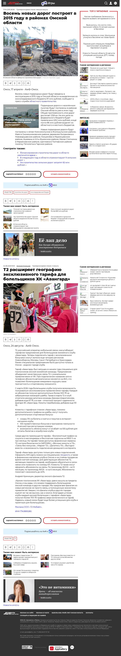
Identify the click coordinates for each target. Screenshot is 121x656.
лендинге (65, 455)
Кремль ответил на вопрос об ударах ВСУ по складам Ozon (103, 145)
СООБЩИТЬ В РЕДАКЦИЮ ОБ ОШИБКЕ (33, 615)
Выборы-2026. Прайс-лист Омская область (67, 613)
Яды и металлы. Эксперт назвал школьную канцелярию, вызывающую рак (101, 303)
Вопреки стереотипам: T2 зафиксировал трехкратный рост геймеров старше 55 (25, 557)
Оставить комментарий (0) (60, 174)
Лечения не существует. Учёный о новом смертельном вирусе (102, 69)
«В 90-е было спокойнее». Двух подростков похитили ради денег (102, 100)
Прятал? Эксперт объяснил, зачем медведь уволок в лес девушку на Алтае (102, 295)
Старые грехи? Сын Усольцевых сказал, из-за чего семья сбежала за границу (103, 310)
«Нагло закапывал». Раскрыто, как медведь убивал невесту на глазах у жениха (103, 93)
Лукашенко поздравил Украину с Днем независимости (101, 121)
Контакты (89, 613)
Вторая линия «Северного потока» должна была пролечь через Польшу (103, 152)
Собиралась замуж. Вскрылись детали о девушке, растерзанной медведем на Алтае (102, 108)
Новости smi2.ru (11, 259)
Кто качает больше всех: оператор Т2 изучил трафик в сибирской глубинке (26, 572)
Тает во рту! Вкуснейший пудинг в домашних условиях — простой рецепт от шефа (102, 77)
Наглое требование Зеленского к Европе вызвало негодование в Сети (99, 18)
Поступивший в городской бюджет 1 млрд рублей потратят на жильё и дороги (62, 218)
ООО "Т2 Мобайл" (9, 334)
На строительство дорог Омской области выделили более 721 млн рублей (25, 218)
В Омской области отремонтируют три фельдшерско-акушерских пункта (26, 226)
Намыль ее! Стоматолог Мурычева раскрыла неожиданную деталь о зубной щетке (102, 279)
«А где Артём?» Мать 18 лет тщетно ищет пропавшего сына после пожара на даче (103, 287)
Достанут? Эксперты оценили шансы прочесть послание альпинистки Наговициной (103, 85)
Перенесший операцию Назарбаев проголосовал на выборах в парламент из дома (98, 46)
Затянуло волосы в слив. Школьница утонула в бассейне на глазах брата (99, 36)
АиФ (58, 77)
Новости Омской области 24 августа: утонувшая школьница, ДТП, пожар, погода (99, 55)
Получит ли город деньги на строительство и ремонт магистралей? (24, 211)
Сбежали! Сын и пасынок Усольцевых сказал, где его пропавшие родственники (104, 272)
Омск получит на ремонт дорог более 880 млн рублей (62, 210)
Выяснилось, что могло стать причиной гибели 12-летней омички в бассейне (99, 27)
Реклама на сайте (26, 613)
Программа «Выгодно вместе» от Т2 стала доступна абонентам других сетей (63, 557)
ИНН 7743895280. (23, 511)
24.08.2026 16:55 (9, 266)
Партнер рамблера (40, 647)
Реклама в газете (42, 613)
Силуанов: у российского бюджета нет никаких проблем (102, 129)
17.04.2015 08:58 (9, 9)
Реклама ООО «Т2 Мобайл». (28, 507)
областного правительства (43, 101)
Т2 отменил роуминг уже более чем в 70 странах (62, 564)
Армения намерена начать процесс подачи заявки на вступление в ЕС (102, 137)
